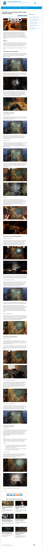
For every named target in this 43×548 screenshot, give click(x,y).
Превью (9, 7)
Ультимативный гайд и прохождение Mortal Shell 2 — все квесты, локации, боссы (7, 520)
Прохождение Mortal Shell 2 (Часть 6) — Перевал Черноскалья (20, 533)
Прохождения (14, 7)
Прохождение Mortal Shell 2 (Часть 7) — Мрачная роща (7, 533)
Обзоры (5, 7)
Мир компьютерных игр (14, 1)
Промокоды (20, 7)
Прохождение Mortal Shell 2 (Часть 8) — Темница (20, 520)
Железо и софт (26, 7)
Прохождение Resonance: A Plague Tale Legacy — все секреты (20, 507)
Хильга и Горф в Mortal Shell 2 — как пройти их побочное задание (7, 507)
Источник (4, 490)
